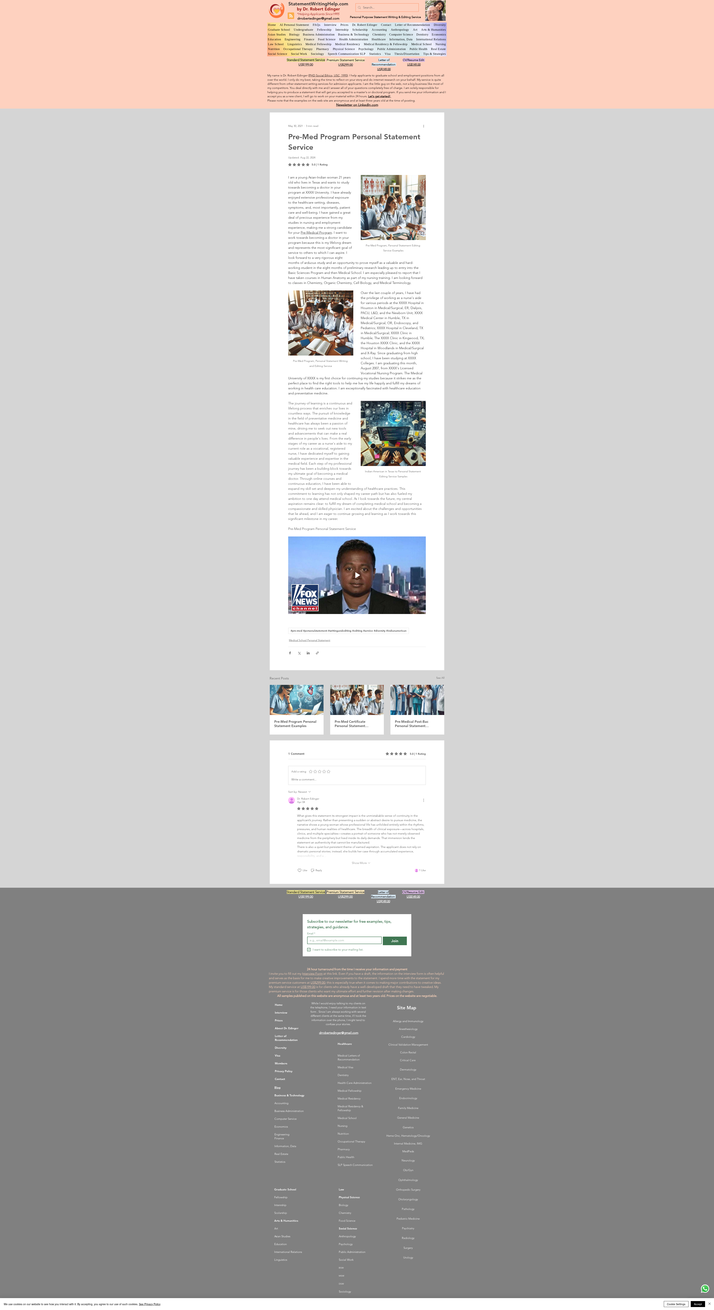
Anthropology (347, 1236)
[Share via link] (317, 653)
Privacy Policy (283, 1071)
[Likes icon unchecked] (299, 870)
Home (279, 1005)
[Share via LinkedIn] (308, 653)
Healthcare (345, 1044)
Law (341, 1189)
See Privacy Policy (149, 1304)
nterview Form (313, 973)
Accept (698, 1304)
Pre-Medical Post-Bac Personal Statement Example (411, 723)
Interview (281, 1012)
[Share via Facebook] (290, 653)
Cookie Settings (676, 1304)
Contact (280, 1079)
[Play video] (357, 575)
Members (281, 1063)
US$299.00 (318, 982)
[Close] (709, 1304)
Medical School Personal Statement (309, 640)
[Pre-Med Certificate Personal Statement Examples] (357, 700)
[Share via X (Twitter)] (299, 653)
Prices (279, 1020)
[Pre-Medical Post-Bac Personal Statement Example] (417, 700)
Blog (277, 1087)
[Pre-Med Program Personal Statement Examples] (297, 700)
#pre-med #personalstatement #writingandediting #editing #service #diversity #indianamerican (348, 630)
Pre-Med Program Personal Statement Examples (295, 723)
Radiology (408, 1238)
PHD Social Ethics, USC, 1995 (328, 75)
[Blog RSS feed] (291, 15)
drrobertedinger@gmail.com (318, 18)
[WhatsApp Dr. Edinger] (705, 1288)
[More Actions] (423, 800)
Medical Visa (345, 1067)
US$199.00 (308, 987)
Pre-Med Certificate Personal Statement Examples (350, 723)
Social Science (348, 1228)
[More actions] (423, 126)
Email (311, 933)
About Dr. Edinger (286, 1028)
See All (440, 677)
